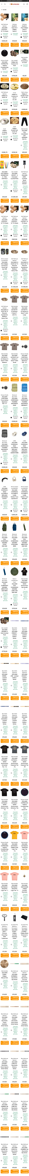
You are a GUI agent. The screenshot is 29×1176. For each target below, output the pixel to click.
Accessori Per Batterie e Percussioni (4, 926)
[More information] (1, 34)
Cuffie (14, 440)
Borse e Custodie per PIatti (14, 580)
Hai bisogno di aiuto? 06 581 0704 (14, 0)
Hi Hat (14, 92)
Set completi (14, 60)
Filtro (4, 9)
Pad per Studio (4, 60)
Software (14, 24)
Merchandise (24, 57)
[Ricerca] (5, 4)
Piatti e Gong (24, 92)
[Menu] (1, 4)
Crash (4, 129)
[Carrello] (27, 4)
